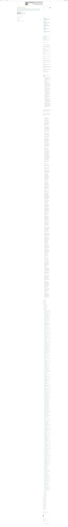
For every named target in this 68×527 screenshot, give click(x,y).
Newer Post (18, 19)
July (44, 309)
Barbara (44, 515)
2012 (44, 505)
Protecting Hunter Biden (46, 382)
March (45, 494)
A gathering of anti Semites (46, 404)
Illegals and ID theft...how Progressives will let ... (46, 401)
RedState (44, 21)
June (44, 491)
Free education (45, 103)
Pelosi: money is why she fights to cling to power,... (47, 457)
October (45, 306)
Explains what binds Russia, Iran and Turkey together (47, 487)
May (44, 492)
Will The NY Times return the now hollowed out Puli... (47, 437)
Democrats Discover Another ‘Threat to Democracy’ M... (47, 391)
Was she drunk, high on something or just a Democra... (47, 324)
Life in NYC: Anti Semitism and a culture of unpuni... (47, 315)
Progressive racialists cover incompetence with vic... (46, 439)
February (45, 495)
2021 (44, 497)
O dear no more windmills (46, 335)
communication (46, 88)
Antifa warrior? (45, 357)
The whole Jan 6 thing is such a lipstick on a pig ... (47, 440)
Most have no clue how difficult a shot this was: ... (47, 432)
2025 (44, 301)
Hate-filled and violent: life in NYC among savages (47, 362)
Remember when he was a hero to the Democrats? (47, 431)
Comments (45, 521)
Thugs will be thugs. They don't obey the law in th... (47, 396)
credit (48, 84)
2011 (44, 506)
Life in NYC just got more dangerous (46, 383)
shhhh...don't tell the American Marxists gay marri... (47, 407)
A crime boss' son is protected (47, 398)
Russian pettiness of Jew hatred (47, 350)
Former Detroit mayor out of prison (47, 355)
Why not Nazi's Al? (46, 413)
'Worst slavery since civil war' (47, 367)
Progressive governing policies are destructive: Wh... (47, 379)
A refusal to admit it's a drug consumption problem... (46, 490)
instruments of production (47, 90)
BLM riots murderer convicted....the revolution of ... (47, 459)
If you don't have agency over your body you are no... (47, 319)
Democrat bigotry (45, 473)
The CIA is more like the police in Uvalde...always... (47, 392)
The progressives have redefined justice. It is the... (47, 478)
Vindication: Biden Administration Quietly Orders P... (47, 346)
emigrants (46, 83)
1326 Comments (19, 13)
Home (29, 19)
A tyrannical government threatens (47, 370)
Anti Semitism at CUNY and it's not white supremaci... (47, 427)
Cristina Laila (19, 12)
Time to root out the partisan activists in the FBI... (46, 368)
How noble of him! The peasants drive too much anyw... (47, 410)
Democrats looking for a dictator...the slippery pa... (46, 483)
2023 (44, 303)
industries (49, 99)
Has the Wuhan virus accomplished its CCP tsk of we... (47, 397)
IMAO (44, 30)
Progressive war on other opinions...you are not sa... (46, 400)
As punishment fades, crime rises (47, 351)
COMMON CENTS (45, 24)
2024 (44, 302)
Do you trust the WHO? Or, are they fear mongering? (47, 424)
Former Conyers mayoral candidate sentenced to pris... (47, 385)
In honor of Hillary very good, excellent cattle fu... (47, 474)
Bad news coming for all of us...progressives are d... (46, 405)
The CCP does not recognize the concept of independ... (47, 327)
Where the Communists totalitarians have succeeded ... (47, 332)
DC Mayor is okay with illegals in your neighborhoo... (47, 347)
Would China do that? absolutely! (47, 388)
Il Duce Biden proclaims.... (46, 364)
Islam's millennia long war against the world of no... (47, 450)
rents (48, 78)
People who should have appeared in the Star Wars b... (47, 480)
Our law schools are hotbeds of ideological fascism (47, 353)
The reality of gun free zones (46, 477)
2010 (44, 507)
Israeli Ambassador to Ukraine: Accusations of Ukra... (47, 403)
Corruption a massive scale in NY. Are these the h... (47, 463)
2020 (44, 498)
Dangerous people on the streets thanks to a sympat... (47, 454)
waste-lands (46, 92)
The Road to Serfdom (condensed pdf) (46, 38)
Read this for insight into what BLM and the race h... (47, 456)
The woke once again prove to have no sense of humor (47, 445)
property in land (48, 77)
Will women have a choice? (46, 340)
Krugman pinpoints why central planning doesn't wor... (47, 461)
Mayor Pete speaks (46, 373)
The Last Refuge (45, 18)
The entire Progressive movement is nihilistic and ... (47, 434)
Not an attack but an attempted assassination (47, 426)
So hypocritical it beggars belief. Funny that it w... (47, 394)
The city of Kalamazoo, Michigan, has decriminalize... (47, 444)
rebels (48, 83)
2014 (44, 503)
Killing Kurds (45, 466)
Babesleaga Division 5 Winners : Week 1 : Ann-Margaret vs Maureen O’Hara (47, 31)
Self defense (45, 354)
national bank (46, 85)
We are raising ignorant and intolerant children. (46, 423)
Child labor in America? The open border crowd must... (47, 421)
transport (49, 88)
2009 (44, 508)
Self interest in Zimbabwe (46, 451)
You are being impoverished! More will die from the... (47, 343)
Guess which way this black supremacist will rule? (46, 317)
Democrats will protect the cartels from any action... (47, 415)
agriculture (46, 97)
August (45, 308)
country (45, 101)
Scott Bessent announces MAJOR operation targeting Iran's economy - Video (47, 26)
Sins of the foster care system (46, 460)
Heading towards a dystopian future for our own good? (47, 334)
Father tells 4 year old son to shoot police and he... (47, 469)
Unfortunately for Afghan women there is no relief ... (47, 409)
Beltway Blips (44, 512)
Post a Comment (18, 18)
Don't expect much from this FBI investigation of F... (47, 412)
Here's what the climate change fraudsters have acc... (47, 476)
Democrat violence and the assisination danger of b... (46, 465)
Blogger (48, 523)
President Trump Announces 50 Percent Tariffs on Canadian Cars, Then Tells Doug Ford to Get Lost (47, 19)
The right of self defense (46, 484)
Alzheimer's (45, 418)
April (44, 493)
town (49, 100)
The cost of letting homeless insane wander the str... (47, 336)
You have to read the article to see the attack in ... (47, 453)
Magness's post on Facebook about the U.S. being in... (47, 314)
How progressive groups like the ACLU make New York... (47, 310)
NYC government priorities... (46, 414)
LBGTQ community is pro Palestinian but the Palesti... (47, 323)
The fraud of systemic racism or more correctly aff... (47, 366)
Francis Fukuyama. (46, 467)
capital (45, 86)
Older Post (41, 19)
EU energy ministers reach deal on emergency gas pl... (47, 376)
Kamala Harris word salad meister (21, 7)
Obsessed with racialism (46, 356)
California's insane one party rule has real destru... (47, 472)
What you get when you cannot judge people (47, 436)
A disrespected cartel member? (47, 470)
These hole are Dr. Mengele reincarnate (46, 389)
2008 (44, 509)
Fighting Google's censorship (47, 318)
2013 (44, 504)
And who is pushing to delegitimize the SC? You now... (47, 429)
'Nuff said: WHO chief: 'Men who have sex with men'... (47, 349)
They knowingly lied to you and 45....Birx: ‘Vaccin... (47, 417)
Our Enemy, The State (45, 39)
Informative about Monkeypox (47, 344)
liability (46, 95)
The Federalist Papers (45, 37)
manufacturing (46, 99)
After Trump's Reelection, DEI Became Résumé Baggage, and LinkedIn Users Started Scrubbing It (47, 23)
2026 (44, 300)
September (45, 307)
